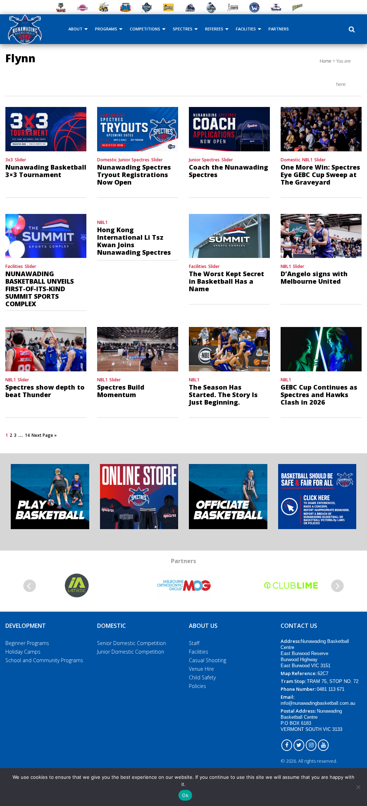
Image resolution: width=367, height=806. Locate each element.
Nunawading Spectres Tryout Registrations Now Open (134, 174)
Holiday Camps (22, 651)
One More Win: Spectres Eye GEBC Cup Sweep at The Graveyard (320, 174)
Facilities (246, 28)
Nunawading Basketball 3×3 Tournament (45, 171)
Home (326, 61)
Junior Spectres (134, 160)
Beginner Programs (27, 643)
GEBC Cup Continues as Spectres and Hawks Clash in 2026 (319, 394)
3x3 (9, 160)
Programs (106, 28)
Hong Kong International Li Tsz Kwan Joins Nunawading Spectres (134, 241)
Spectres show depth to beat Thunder (45, 391)
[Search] (352, 29)
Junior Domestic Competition (130, 651)
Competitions (145, 28)
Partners (278, 28)
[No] (358, 787)
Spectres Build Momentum (120, 391)
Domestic (107, 160)
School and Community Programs (44, 660)
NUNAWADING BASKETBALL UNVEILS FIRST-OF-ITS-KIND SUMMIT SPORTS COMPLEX (39, 288)
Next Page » (44, 435)
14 (27, 435)
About (75, 28)
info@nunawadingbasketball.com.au (318, 703)
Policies (197, 686)
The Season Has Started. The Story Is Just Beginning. (223, 394)
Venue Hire (201, 668)
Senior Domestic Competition (131, 643)
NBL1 (307, 160)
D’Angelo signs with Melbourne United (314, 277)
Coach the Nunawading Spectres (228, 171)
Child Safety (202, 677)
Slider (20, 160)
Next (337, 586)
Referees (214, 28)
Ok (185, 795)
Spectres (182, 28)
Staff (194, 643)
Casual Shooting (207, 660)
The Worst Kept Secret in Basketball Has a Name (226, 281)
